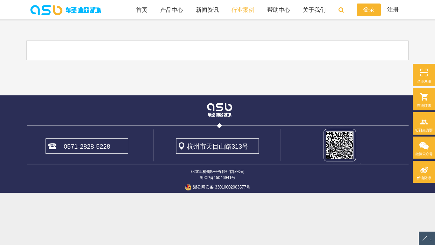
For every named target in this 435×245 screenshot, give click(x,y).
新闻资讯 (207, 10)
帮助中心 (278, 10)
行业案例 (243, 10)
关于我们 (314, 10)
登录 (368, 9)
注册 (393, 9)
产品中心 (171, 10)
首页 (141, 10)
